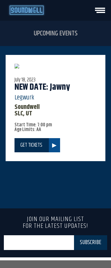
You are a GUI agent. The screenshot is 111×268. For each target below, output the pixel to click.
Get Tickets (31, 145)
